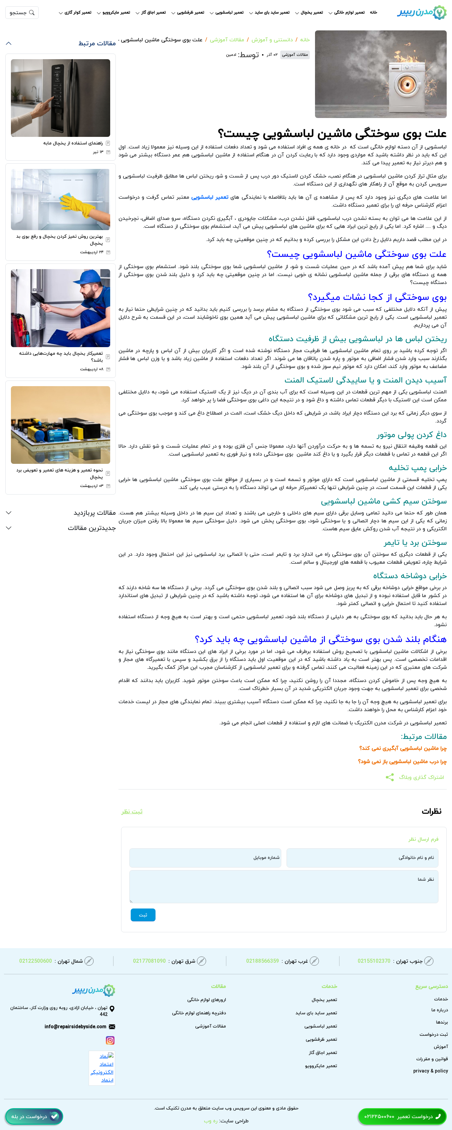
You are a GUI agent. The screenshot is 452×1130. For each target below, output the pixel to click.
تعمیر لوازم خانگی (349, 13)
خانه (373, 13)
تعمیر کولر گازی (78, 13)
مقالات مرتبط (97, 42)
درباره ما (439, 1009)
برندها (442, 1022)
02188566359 (277, 961)
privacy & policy (430, 1071)
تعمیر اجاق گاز (153, 13)
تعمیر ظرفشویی (190, 13)
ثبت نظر (132, 812)
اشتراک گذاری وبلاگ (421, 777)
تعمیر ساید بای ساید (272, 13)
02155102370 (390, 961)
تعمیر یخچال (312, 13)
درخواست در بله (29, 1116)
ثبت (143, 915)
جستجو (18, 12)
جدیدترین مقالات (92, 527)
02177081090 (164, 961)
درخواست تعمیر (398, 1116)
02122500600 (51, 961)
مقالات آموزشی (227, 39)
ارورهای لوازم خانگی (206, 999)
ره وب (210, 1120)
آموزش (441, 1046)
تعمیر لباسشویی (229, 13)
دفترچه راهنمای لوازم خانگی (199, 1013)
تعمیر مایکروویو (116, 13)
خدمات (441, 998)
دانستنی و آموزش (272, 39)
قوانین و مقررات (432, 1058)
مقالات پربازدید (95, 512)
